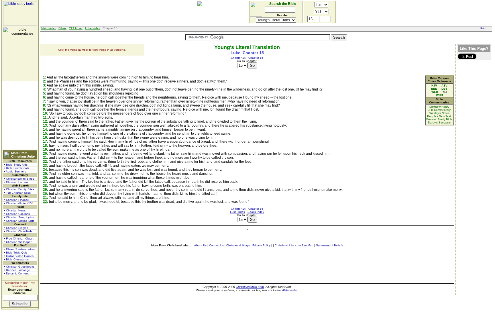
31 (45, 198)
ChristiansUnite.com (250, 286)
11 (45, 117)
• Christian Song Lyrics (19, 217)
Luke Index (92, 28)
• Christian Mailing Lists (19, 220)
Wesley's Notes (439, 113)
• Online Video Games (19, 256)
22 (45, 162)
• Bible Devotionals (16, 168)
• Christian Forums (16, 182)
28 (45, 186)
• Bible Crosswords (16, 259)
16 (45, 138)
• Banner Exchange (17, 270)
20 (45, 154)
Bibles (62, 28)
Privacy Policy (261, 245)
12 (45, 121)
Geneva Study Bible (439, 119)
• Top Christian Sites (17, 192)
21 (45, 158)
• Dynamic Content (16, 273)
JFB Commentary (439, 109)
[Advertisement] (20, 115)
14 (45, 129)
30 (45, 194)
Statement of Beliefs (329, 245)
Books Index (255, 211)
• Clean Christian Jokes (19, 249)
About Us (200, 245)
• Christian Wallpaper (18, 242)
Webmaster (290, 290)
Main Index (48, 28)
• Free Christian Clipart (19, 238)
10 (45, 113)
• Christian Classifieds (18, 231)
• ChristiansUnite (19, 203)
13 (45, 125)
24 (45, 170)
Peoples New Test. (439, 116)
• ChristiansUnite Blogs (19, 178)
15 (45, 133)
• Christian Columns (17, 213)
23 (45, 166)
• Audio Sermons (15, 171)
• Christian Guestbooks (19, 266)
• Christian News (14, 210)
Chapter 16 (255, 57)
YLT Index (75, 28)
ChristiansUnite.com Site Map (294, 245)
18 (45, 146)
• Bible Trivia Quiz (15, 252)
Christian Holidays (238, 245)
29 (45, 190)
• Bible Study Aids (16, 164)
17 (45, 142)
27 (45, 182)
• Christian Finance (16, 199)
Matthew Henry (439, 106)
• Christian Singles (16, 227)
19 (45, 150)
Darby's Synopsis (439, 122)
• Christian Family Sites (19, 189)
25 (45, 174)
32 (45, 202)
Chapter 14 (238, 57)
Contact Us (216, 245)
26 (45, 178)
